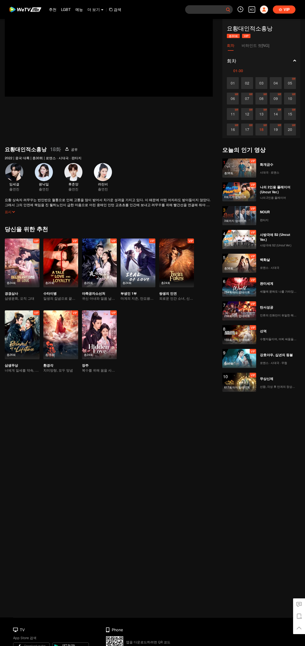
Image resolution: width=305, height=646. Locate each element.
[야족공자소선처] (99, 263)
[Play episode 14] (276, 114)
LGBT (66, 9)
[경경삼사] (22, 263)
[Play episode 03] (261, 83)
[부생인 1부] (138, 263)
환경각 (48, 365)
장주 (85, 365)
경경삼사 (11, 293)
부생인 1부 (129, 293)
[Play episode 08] (261, 98)
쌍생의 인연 (168, 293)
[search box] (228, 9)
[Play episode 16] (233, 129)
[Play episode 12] (247, 114)
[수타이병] (60, 263)
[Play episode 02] (247, 83)
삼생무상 (11, 365)
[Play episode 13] (261, 114)
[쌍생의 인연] (176, 263)
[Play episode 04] (276, 83)
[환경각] (60, 334)
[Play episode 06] (233, 98)
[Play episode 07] (247, 98)
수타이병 (50, 293)
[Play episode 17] (247, 129)
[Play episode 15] (290, 114)
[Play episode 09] (276, 98)
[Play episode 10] (290, 98)
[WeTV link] (26, 9)
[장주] (99, 334)
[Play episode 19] (276, 129)
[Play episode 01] (233, 83)
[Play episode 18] (261, 129)
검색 (117, 9)
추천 (52, 9)
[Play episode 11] (233, 114)
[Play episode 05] (290, 83)
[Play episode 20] (290, 129)
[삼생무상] (22, 334)
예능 (79, 9)
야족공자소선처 (93, 293)
